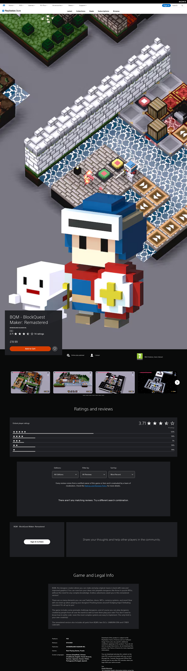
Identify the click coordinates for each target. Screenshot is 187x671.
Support (82, 5)
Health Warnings (107, 668)
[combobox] (65, 474)
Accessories (57, 5)
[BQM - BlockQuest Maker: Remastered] (30, 382)
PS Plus (43, 5)
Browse (116, 11)
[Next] (177, 382)
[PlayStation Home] (4, 5)
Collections (80, 11)
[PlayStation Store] (12, 10)
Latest (69, 11)
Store (11, 5)
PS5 (20, 5)
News (70, 5)
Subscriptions (103, 11)
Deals (91, 11)
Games (31, 5)
